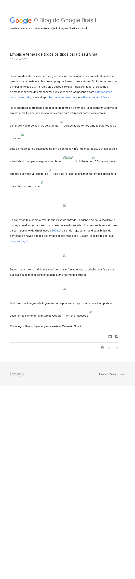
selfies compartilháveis (94, 97)
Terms (122, 374)
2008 (55, 230)
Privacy (113, 374)
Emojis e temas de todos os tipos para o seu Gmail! (55, 54)
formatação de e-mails (63, 97)
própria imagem (19, 241)
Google (103, 374)
